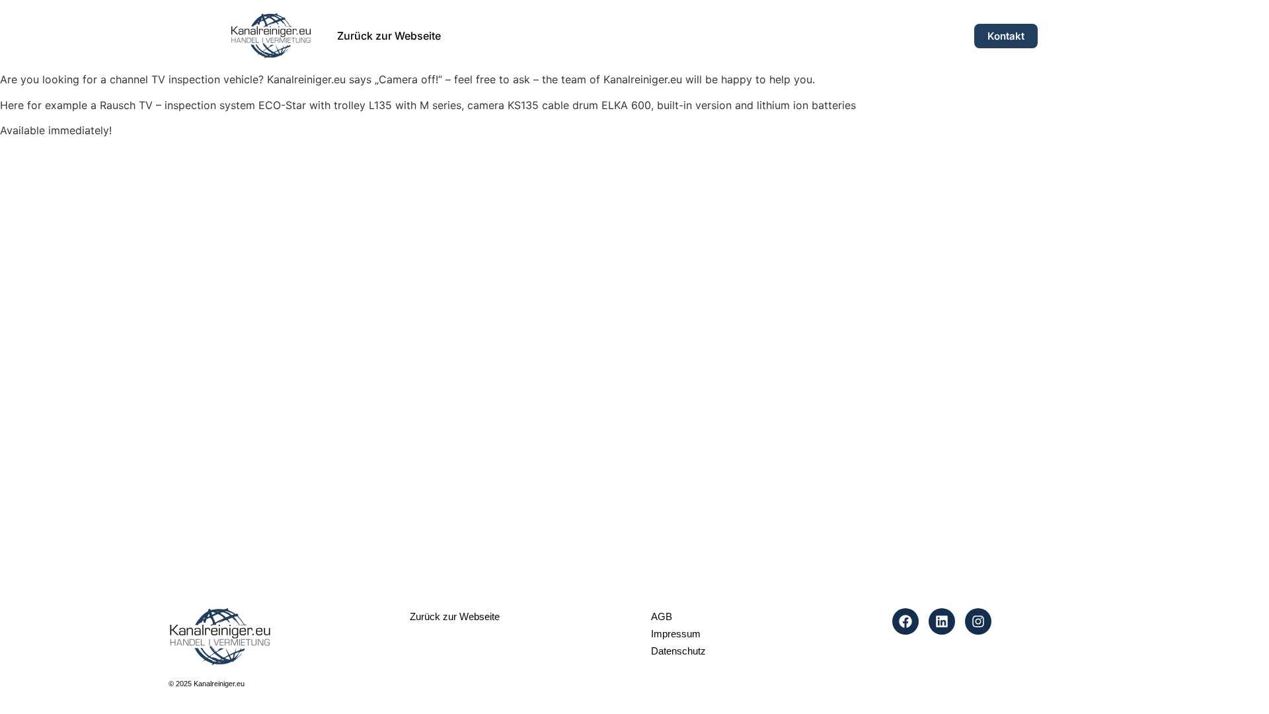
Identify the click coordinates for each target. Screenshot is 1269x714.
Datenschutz (678, 650)
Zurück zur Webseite (389, 35)
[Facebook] (905, 621)
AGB (661, 616)
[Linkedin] (942, 621)
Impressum (676, 633)
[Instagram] (978, 621)
